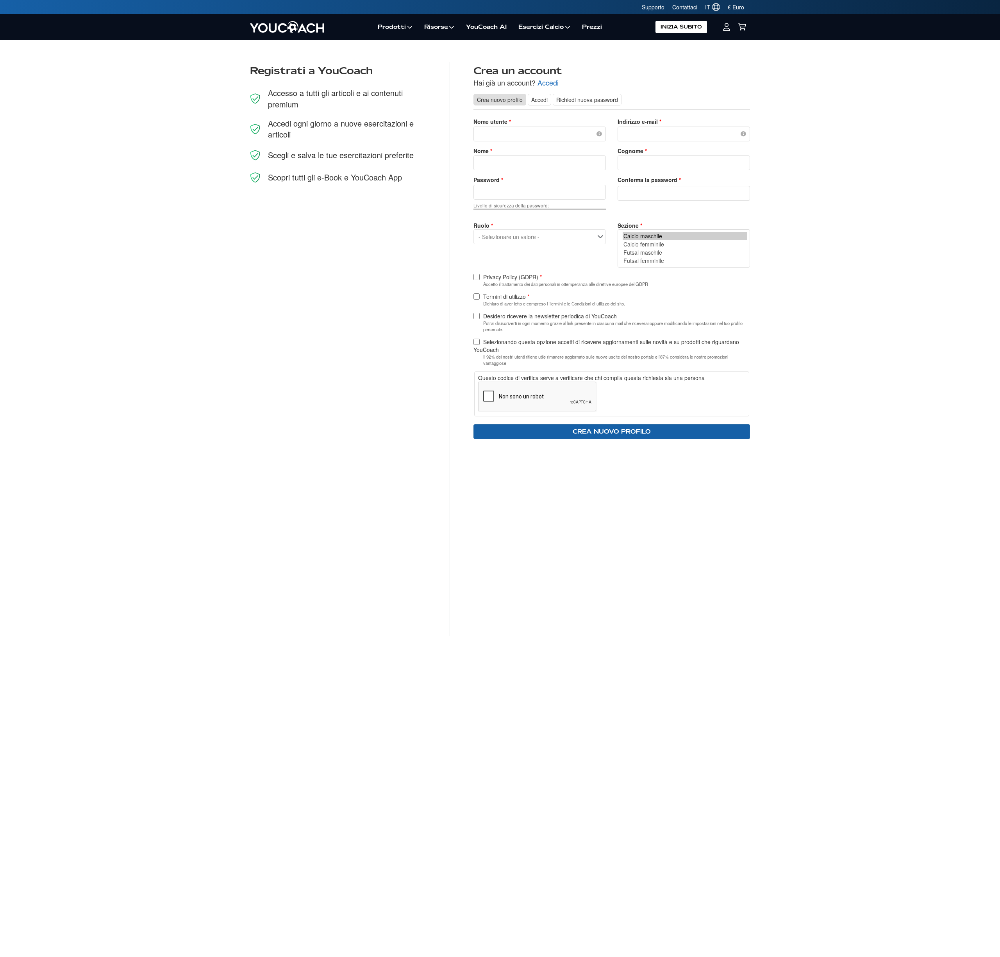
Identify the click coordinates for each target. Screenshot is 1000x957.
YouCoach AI (486, 27)
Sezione (630, 225)
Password (488, 180)
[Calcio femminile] (685, 244)
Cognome (632, 151)
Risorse (436, 27)
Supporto (653, 7)
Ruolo (483, 225)
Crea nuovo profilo (501, 100)
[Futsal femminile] (685, 261)
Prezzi (592, 27)
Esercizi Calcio (541, 27)
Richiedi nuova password (587, 100)
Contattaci (684, 7)
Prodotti (392, 27)
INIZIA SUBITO (681, 26)
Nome (482, 151)
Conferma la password (649, 180)
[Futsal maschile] (685, 252)
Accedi (548, 82)
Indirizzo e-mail (639, 121)
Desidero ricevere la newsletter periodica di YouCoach (550, 316)
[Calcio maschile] (685, 236)
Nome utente (492, 121)
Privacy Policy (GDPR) (512, 277)
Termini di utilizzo (506, 296)
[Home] (311, 27)
